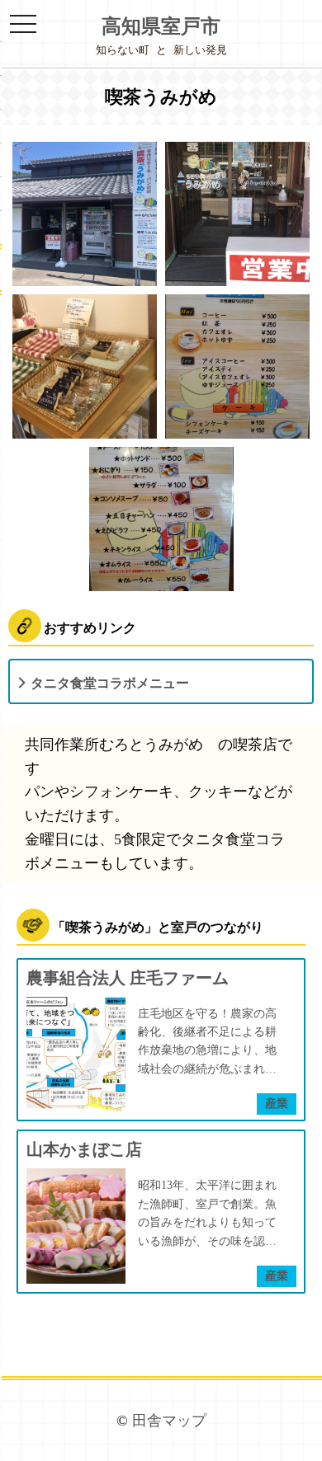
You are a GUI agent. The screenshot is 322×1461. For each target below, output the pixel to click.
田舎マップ (169, 1420)
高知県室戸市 (161, 26)
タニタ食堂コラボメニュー (110, 683)
